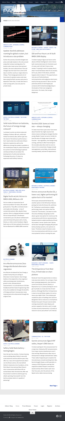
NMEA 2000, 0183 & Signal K (43, 49)
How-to (51, 47)
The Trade (6, 119)
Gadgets (46, 47)
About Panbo (59, 2)
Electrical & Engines (14, 117)
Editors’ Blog (6, 2)
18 (28, 244)
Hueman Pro (21, 417)
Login (36, 2)
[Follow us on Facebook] (57, 416)
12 (28, 103)
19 (56, 321)
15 (28, 321)
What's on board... (44, 263)
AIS (42, 336)
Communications (8, 46)
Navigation (35, 263)
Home (14, 2)
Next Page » (53, 386)
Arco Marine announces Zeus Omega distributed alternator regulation (14, 266)
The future (23, 117)
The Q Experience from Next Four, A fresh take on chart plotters (42, 272)
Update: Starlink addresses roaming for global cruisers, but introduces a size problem (15, 54)
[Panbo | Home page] (14, 9)
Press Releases (22, 2)
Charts (51, 263)
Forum (31, 2)
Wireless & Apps (7, 45)
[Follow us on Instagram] (60, 416)
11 (56, 103)
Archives (50, 2)
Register (43, 2)
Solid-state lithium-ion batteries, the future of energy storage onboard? (16, 126)
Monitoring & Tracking (15, 192)
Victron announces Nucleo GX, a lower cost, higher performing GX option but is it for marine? (44, 194)
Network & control (18, 45)
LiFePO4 (5, 117)
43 (56, 28)
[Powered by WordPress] (9, 417)
